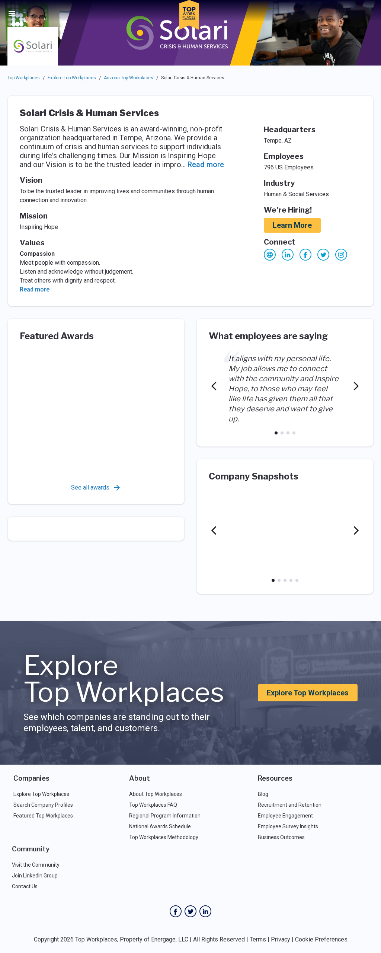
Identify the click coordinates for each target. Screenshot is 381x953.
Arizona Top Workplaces (128, 77)
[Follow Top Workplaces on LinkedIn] (205, 911)
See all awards (90, 487)
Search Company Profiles (43, 805)
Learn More (292, 225)
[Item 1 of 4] (276, 432)
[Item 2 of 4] (282, 432)
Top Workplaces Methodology (163, 837)
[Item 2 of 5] (279, 580)
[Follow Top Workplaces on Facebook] (176, 911)
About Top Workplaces (155, 794)
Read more (206, 164)
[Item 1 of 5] (273, 580)
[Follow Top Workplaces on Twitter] (190, 911)
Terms (258, 939)
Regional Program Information (165, 816)
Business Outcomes (281, 837)
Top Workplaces (23, 77)
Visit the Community (36, 865)
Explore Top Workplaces (72, 77)
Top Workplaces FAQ (153, 805)
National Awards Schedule (160, 826)
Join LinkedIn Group (35, 876)
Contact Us (25, 886)
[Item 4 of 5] (290, 580)
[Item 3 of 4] (287, 432)
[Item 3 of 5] (285, 580)
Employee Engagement (285, 816)
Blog (263, 794)
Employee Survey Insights (288, 826)
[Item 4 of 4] (293, 432)
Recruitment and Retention (289, 805)
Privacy (280, 939)
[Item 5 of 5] (296, 580)
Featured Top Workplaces (43, 816)
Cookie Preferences (321, 939)
